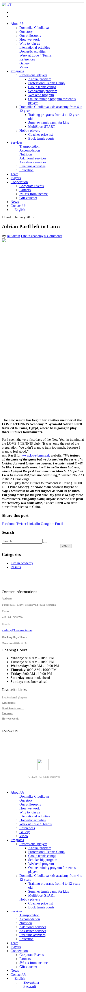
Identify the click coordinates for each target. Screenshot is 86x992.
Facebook (8, 524)
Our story (26, 31)
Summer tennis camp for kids (48, 122)
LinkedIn (33, 524)
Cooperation (19, 182)
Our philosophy (30, 35)
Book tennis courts (41, 138)
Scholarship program (42, 91)
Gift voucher (28, 198)
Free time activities (32, 166)
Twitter (21, 524)
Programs (17, 71)
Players (16, 178)
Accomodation (29, 150)
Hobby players (29, 130)
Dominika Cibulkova (34, 27)
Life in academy (32, 236)
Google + (47, 524)
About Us (17, 24)
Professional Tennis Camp (46, 83)
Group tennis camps (42, 87)
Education (26, 170)
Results (16, 567)
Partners (25, 190)
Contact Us (18, 206)
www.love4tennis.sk (35, 455)
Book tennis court (13, 708)
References (27, 59)
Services (16, 142)
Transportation (29, 146)
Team (14, 174)
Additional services (32, 158)
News (15, 202)
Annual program (39, 79)
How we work (29, 39)
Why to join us (29, 43)
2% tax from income (33, 194)
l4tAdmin (13, 236)
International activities (34, 47)
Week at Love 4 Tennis (35, 55)
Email (59, 524)
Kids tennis (8, 702)
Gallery (24, 63)
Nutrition (25, 154)
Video (23, 67)
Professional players (33, 75)
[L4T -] (6, 5)
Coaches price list (40, 134)
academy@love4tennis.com (30, 12)
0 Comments (53, 236)
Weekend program (41, 95)
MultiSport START (41, 126)
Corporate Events (31, 186)
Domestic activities (32, 51)
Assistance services (32, 162)
